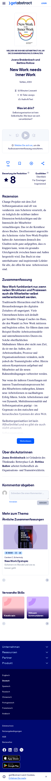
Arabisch (6, 713)
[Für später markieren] (19, 163)
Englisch (6, 675)
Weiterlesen (25, 441)
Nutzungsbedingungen (12, 731)
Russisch (6, 692)
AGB (4, 737)
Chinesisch (7, 697)
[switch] (25, 135)
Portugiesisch (8, 703)
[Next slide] (47, 580)
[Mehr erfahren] (28, 173)
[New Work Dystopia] (25, 537)
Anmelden (13, 502)
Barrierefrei (7, 742)
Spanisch (6, 686)
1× (10, 135)
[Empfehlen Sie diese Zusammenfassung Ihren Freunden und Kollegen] (43, 163)
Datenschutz (7, 726)
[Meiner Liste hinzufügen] (31, 163)
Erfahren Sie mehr (17, 778)
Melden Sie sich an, (24, 145)
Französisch (7, 708)
